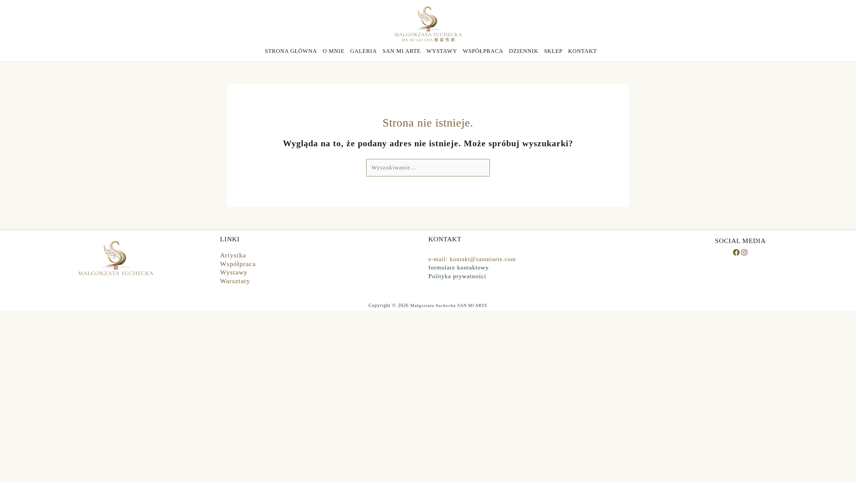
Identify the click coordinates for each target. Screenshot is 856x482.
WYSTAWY (441, 51)
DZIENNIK (523, 51)
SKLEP (553, 51)
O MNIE (333, 51)
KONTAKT (582, 51)
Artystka (233, 255)
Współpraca (238, 263)
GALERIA (363, 51)
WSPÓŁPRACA (483, 51)
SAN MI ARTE (402, 51)
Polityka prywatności (457, 276)
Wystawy (233, 272)
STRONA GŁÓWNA (291, 51)
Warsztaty (235, 281)
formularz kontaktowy (458, 267)
